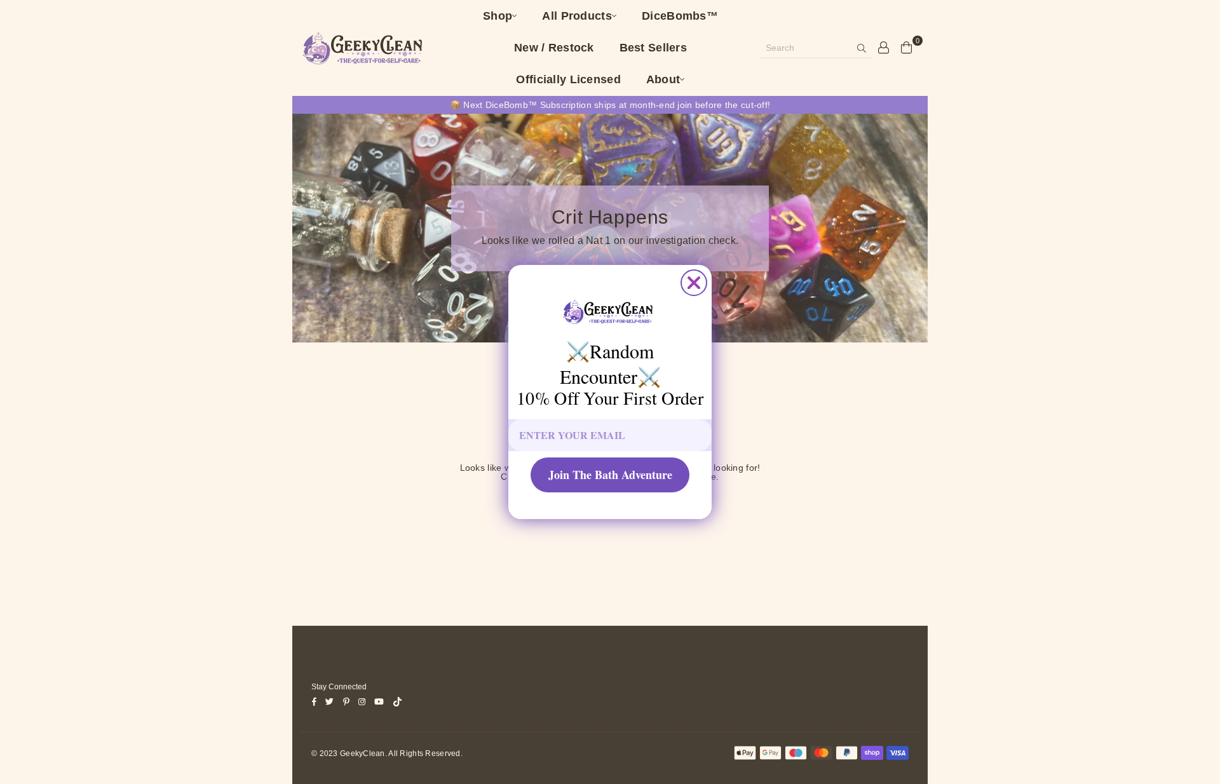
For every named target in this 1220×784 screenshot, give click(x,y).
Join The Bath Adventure (610, 474)
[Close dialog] (694, 282)
